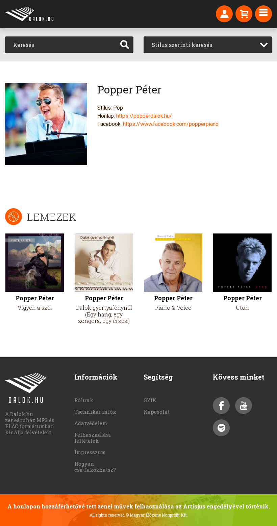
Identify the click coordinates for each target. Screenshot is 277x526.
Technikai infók (95, 411)
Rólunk (83, 400)
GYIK (150, 400)
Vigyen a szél (35, 307)
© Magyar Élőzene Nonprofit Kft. (157, 515)
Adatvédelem (90, 423)
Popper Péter (35, 298)
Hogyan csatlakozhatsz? (95, 466)
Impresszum (90, 452)
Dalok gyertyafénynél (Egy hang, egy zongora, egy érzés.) (104, 314)
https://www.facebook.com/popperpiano (171, 124)
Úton (242, 307)
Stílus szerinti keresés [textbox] (182, 44)
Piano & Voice (173, 307)
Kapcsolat (157, 411)
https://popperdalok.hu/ (144, 116)
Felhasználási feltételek (92, 437)
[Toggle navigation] (263, 13)
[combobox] (208, 44)
